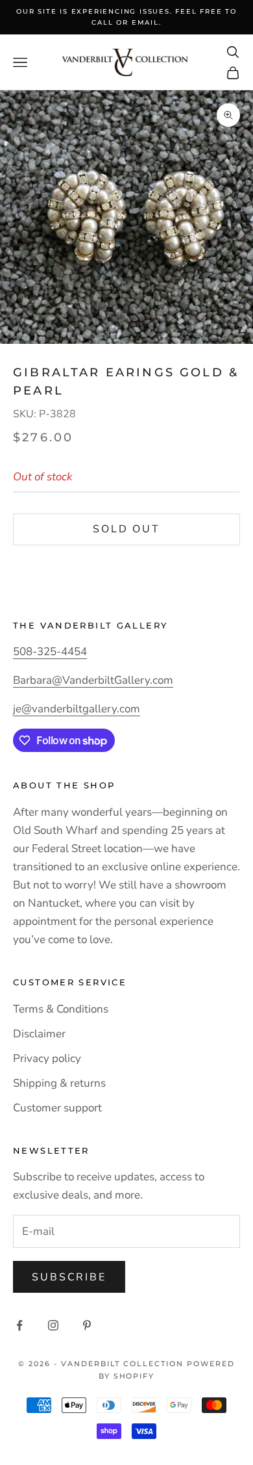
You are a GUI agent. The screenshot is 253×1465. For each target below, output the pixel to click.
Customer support (57, 1107)
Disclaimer (39, 1033)
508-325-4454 (50, 651)
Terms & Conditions (60, 1009)
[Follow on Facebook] (19, 1325)
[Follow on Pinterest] (86, 1325)
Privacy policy (47, 1058)
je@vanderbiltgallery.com (76, 708)
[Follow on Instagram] (53, 1325)
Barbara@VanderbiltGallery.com (93, 680)
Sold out (126, 529)
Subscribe (69, 1277)
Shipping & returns (59, 1083)
